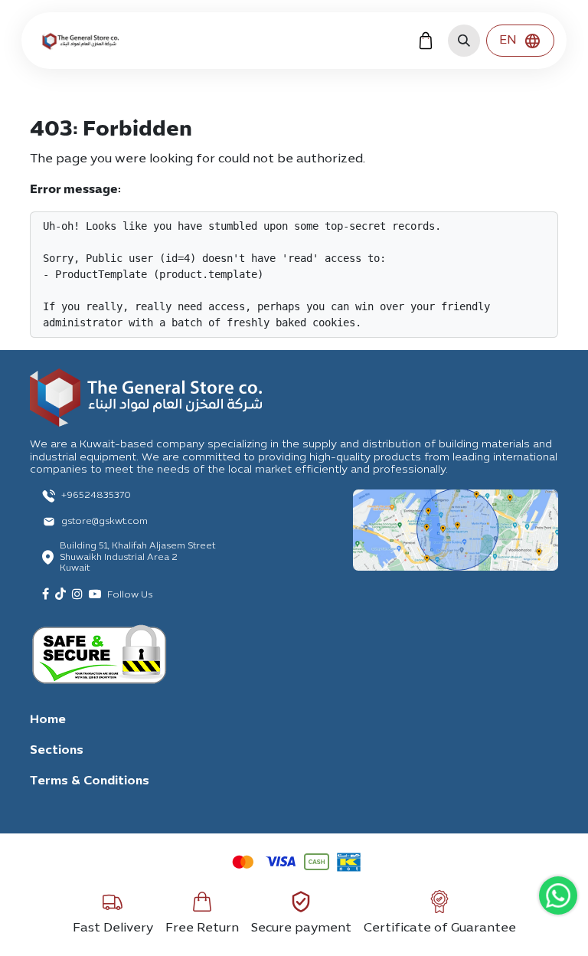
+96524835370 (96, 495)
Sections (56, 750)
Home (48, 720)
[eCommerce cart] (426, 40)
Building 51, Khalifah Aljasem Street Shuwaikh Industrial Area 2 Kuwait (137, 557)
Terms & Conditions (89, 781)
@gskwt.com (120, 521)
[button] (464, 41)
